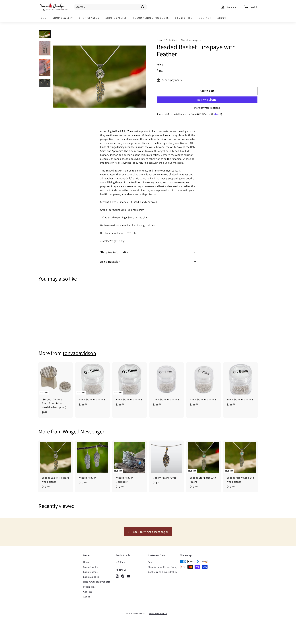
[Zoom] (99, 76)
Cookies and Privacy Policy (162, 572)
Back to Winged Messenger (150, 532)
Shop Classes (89, 17)
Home (42, 17)
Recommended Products (151, 17)
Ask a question (110, 262)
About (222, 17)
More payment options (207, 107)
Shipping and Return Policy (162, 567)
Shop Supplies (116, 17)
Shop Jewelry (63, 17)
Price (160, 64)
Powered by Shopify (158, 613)
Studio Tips (184, 17)
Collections (171, 40)
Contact (205, 17)
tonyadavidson (79, 353)
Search (151, 562)
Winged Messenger (190, 40)
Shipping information (115, 252)
